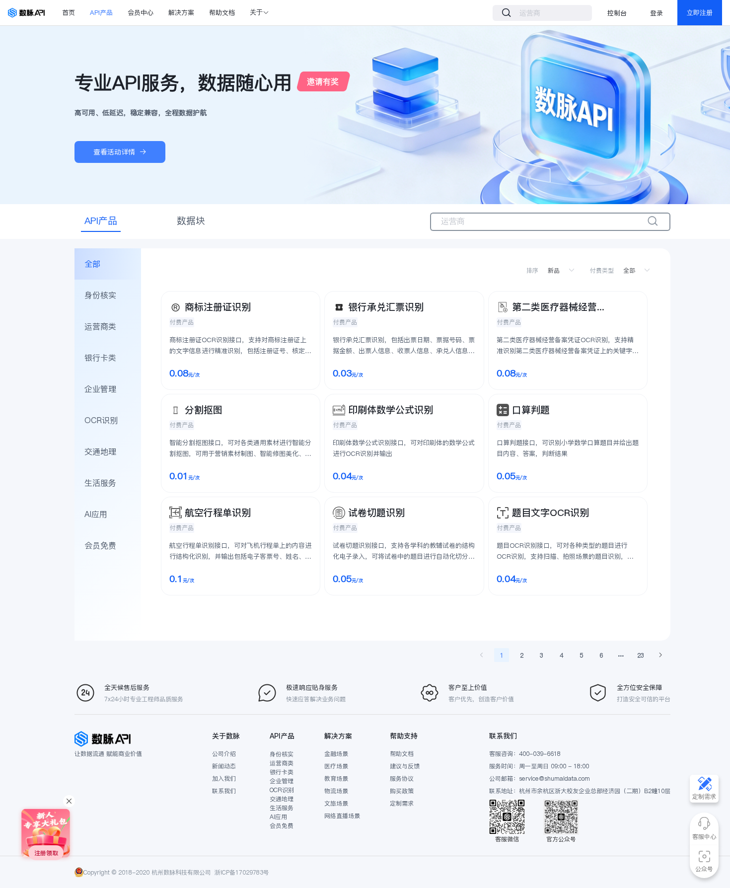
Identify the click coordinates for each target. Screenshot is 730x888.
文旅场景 (336, 803)
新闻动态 (224, 766)
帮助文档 (222, 12)
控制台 (617, 12)
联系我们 (224, 791)
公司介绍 (224, 753)
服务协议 (402, 778)
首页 (68, 12)
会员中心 (140, 12)
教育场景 (336, 778)
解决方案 (181, 12)
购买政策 (402, 791)
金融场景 (336, 753)
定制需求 (402, 803)
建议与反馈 (405, 766)
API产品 (101, 12)
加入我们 (224, 778)
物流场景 (336, 791)
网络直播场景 (342, 816)
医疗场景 (336, 766)
